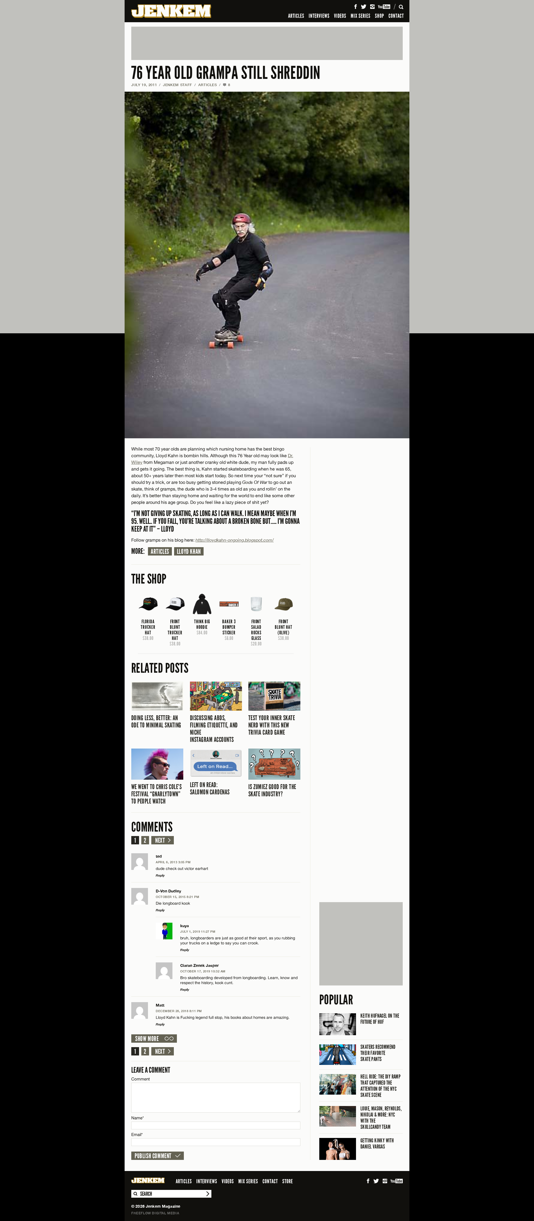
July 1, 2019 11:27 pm (198, 931)
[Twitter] (363, 6)
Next (160, 840)
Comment (140, 1079)
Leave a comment (150, 1070)
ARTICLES (296, 15)
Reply (160, 875)
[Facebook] (355, 6)
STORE (287, 1181)
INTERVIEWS (319, 15)
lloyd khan (189, 552)
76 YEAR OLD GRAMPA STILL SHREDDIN (225, 73)
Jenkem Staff (177, 84)
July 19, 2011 (144, 84)
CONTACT (396, 15)
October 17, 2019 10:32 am (203, 971)
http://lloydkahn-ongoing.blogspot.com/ (235, 539)
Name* (137, 1117)
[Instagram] (372, 6)
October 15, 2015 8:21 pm (177, 897)
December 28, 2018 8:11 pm (179, 1011)
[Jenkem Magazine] (171, 11)
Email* (137, 1134)
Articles (160, 552)
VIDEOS (340, 15)
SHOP (379, 15)
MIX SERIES (360, 15)
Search (135, 1194)
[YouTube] (384, 6)
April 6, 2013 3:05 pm (173, 862)
